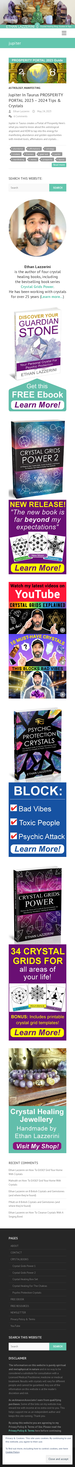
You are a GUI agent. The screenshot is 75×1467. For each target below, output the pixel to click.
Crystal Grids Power (37, 286)
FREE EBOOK (17, 1299)
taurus (61, 159)
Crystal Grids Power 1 (24, 1266)
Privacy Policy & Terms (23, 1319)
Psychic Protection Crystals (26, 1292)
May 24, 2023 (44, 111)
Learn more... (52, 296)
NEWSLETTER (18, 1312)
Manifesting (32, 88)
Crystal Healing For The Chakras (29, 1286)
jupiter (57, 154)
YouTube (15, 1326)
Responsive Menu (64, 33)
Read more (59, 164)
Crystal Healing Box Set (25, 1279)
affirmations (34, 148)
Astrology (16, 88)
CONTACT (16, 1252)
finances (30, 154)
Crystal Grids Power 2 (24, 1272)
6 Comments (21, 116)
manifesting (18, 159)
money (33, 159)
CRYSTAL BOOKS (19, 1259)
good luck (44, 154)
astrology (50, 148)
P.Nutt (12, 1202)
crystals (16, 154)
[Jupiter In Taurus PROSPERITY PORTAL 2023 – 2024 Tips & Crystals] (37, 70)
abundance (18, 148)
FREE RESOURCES (20, 1306)
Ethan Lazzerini (21, 111)
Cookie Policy (13, 1452)
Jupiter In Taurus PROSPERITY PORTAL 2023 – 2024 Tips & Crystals (36, 100)
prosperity (47, 159)
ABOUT (15, 1246)
